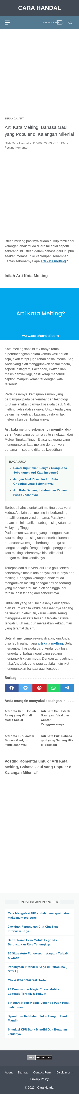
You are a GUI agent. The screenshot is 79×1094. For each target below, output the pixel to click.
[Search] (70, 22)
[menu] (10, 22)
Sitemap (22, 1072)
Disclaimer (63, 1072)
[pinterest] (39, 688)
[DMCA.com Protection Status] (39, 1059)
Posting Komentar (16, 147)
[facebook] (12, 688)
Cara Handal (39, 8)
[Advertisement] (39, 73)
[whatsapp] (53, 688)
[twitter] (25, 688)
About (9, 1072)
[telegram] (67, 688)
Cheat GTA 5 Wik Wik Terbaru (29, 980)
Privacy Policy (39, 1079)
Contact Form (42, 1072)
